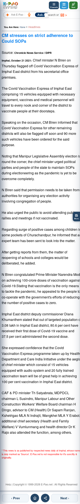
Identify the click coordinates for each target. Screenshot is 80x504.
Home (22, 27)
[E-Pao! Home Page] (10, 5)
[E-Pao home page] (35, 498)
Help (8, 484)
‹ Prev (15, 498)
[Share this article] (45, 498)
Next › (64, 498)
